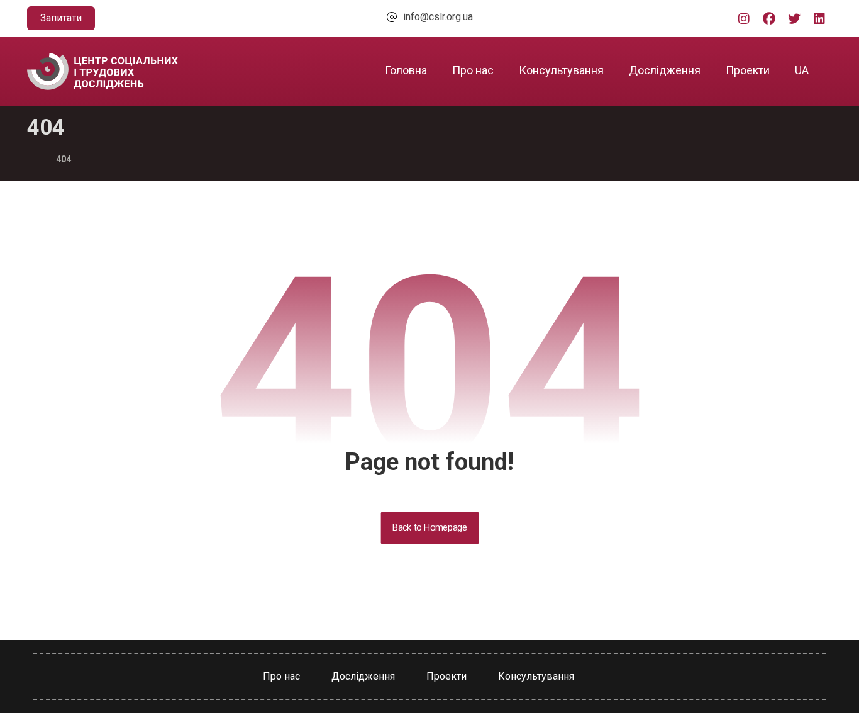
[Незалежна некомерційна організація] (102, 71)
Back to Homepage (429, 527)
